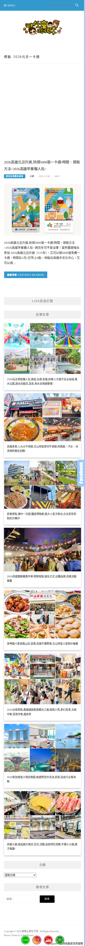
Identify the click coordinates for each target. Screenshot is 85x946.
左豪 (32, 176)
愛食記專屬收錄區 (14, 176)
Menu (11, 5)
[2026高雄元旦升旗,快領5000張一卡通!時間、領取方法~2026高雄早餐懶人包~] (42, 209)
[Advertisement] (42, 115)
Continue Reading (31, 275)
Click (81, 473)
